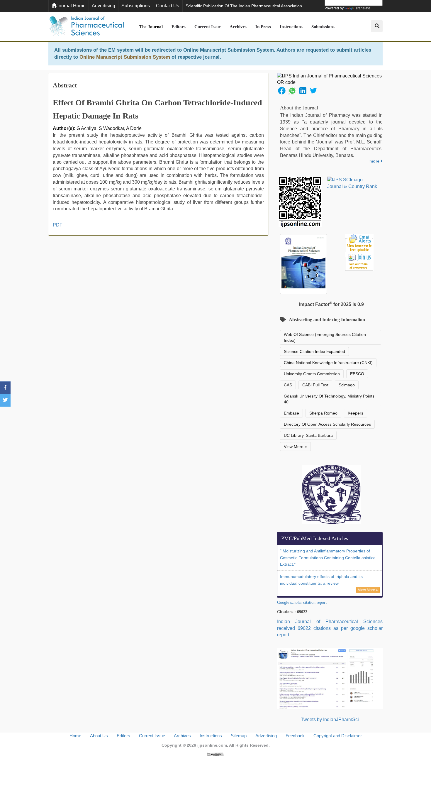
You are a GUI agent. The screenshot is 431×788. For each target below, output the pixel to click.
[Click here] (215, 754)
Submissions (323, 26)
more (375, 161)
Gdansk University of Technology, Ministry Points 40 (329, 399)
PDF (57, 224)
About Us (99, 735)
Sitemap (239, 735)
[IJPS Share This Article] (281, 90)
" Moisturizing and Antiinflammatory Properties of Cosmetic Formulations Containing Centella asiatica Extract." (328, 558)
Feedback (295, 735)
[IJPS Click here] (330, 678)
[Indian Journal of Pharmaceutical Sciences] (86, 27)
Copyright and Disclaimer (337, 735)
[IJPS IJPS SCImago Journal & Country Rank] (352, 183)
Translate (362, 8)
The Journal (151, 26)
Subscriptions (135, 5)
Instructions (291, 26)
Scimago (347, 385)
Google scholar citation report (302, 602)
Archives (238, 26)
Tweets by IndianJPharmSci (330, 719)
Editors (179, 26)
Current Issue (207, 26)
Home (75, 735)
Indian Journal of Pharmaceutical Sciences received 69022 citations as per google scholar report (330, 628)
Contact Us (167, 5)
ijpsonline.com (212, 745)
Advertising (103, 5)
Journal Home (71, 5)
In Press (263, 26)
